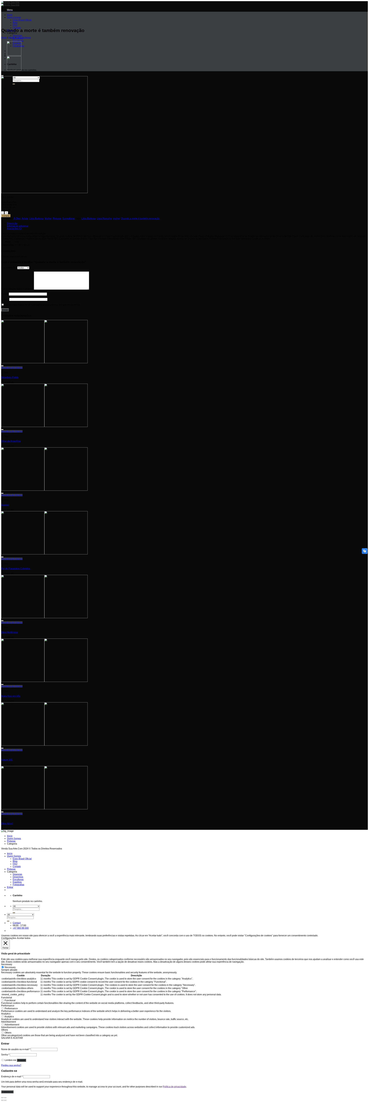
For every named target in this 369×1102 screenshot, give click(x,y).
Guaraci (5, 505)
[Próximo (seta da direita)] (5, 1100)
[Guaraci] (44, 490)
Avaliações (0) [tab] (14, 228)
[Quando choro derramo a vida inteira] (14, 55)
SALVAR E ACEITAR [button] (12, 1038)
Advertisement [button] (8, 1022)
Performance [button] (7, 1005)
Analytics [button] (6, 1013)
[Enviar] (14, 912)
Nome (5, 294)
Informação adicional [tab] (17, 226)
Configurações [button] (8, 938)
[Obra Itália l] (44, 808)
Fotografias (18, 884)
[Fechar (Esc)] (2, 1097)
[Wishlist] (2, 75)
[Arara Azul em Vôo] (44, 681)
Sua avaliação (9, 267)
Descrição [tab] (12, 223)
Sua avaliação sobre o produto (17, 289)
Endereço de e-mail (12, 1076)
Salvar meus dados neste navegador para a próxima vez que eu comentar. (42, 305)
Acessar (21, 1060)
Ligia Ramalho (104, 218)
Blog (15, 22)
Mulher (48, 218)
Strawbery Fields (9, 377)
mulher (116, 218)
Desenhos (18, 877)
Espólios (17, 882)
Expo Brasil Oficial (22, 20)
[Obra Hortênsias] (44, 617)
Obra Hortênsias (9, 632)
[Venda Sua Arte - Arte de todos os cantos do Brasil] (10, 3)
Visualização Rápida (11, 367)
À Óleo (17, 218)
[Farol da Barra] (14, 70)
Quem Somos (14, 17)
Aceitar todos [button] (23, 938)
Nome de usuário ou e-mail (15, 1049)
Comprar (5, 216)
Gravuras (17, 35)
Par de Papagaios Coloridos (15, 568)
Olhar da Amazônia (11, 441)
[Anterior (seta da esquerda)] (2, 1100)
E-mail (5, 299)
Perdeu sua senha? (11, 1065)
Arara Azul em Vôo (10, 696)
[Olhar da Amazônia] (44, 426)
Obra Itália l (7, 823)
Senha (5, 1054)
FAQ (15, 25)
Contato (17, 866)
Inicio (9, 15)
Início (4, 37)
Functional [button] (6, 997)
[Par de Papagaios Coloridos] (44, 553)
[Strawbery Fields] (44, 362)
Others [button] (4, 1030)
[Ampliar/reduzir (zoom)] (5, 1097)
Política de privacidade (174, 1086)
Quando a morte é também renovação (140, 218)
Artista (11, 37)
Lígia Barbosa (23, 37)
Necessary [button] (6, 964)
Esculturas (18, 41)
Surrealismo (68, 218)
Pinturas (57, 218)
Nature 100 (7, 760)
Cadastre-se (7, 1092)
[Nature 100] (44, 745)
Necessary (10, 967)
